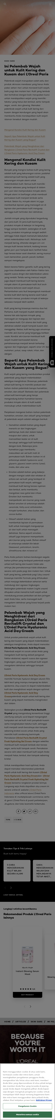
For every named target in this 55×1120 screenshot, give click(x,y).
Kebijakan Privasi (44, 1100)
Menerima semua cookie (27, 1114)
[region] (27, 1091)
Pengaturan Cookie (27, 1106)
